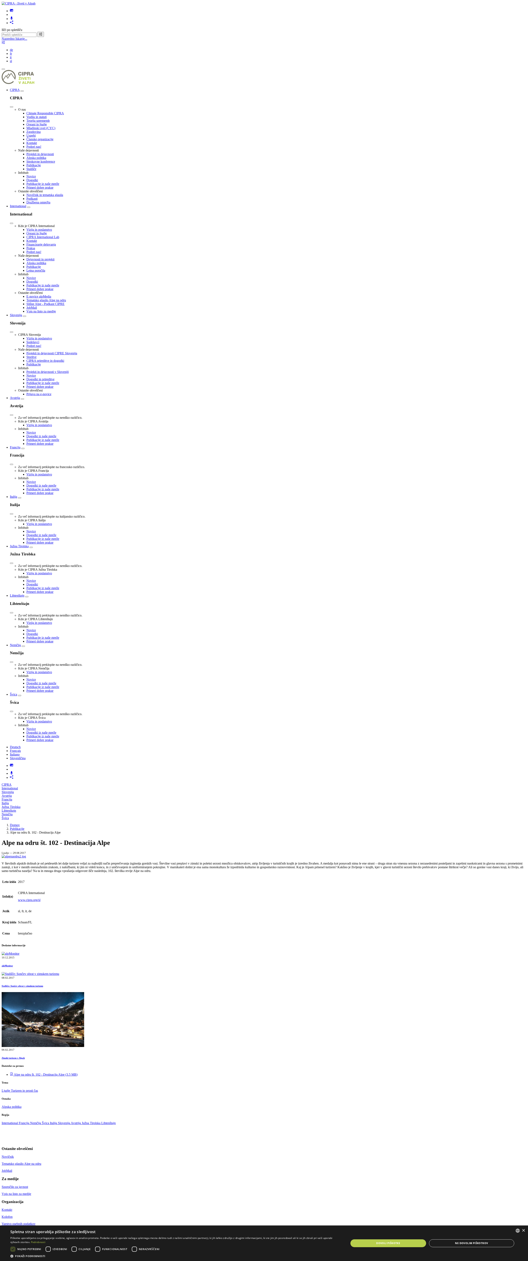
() (46, 1074)
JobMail (31, 307)
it (11, 57)
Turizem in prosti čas (24, 1090)
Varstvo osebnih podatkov (18, 1224)
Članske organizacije (39, 139)
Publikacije (33, 165)
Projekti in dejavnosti (40, 154)
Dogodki (32, 180)
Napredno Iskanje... (14, 38)
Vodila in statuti (36, 117)
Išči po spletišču (12, 30)
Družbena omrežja (38, 202)
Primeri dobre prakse (39, 187)
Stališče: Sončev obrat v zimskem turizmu (22, 986)
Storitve (31, 357)
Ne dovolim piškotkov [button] (471, 1243)
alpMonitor (7, 965)
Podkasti (32, 198)
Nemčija (15, 645)
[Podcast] (11, 18)
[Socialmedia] (11, 23)
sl (11, 61)
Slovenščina (18, 758)
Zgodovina (33, 132)
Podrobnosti (38, 1242)
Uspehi (31, 135)
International (18, 206)
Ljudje (6, 1090)
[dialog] (264, 1243)
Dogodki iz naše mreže (41, 436)
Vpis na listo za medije (41, 311)
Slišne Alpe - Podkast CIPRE (45, 304)
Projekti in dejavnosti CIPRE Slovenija (51, 353)
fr (11, 53)
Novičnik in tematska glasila (44, 195)
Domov (15, 825)
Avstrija (15, 398)
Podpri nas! (33, 146)
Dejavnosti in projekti (40, 259)
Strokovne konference (40, 161)
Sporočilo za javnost (15, 1187)
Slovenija (16, 315)
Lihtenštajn (17, 595)
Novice (31, 176)
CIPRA (15, 90)
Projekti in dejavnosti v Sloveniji (47, 372)
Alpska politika (36, 158)
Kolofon (7, 1216)
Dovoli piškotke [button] (388, 1243)
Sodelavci (32, 342)
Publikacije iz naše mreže (42, 184)
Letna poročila (35, 270)
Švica (13, 694)
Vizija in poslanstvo (39, 229)
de (11, 50)
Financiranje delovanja (41, 244)
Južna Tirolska (19, 546)
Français (15, 750)
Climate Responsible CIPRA (45, 113)
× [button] (523, 1230)
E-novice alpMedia (38, 296)
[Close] (11, 107)
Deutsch (15, 747)
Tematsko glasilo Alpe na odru (46, 300)
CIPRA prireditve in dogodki (45, 360)
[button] (174, 1256)
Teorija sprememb (38, 120)
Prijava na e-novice (38, 394)
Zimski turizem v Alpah (13, 1058)
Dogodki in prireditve (40, 379)
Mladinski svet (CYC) (40, 128)
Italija (13, 496)
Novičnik (8, 1156)
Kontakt (31, 143)
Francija (15, 447)
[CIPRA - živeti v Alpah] (18, 3)
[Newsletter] (11, 11)
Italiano (15, 754)
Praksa (30, 248)
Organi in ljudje (36, 124)
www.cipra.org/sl (29, 900)
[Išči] (40, 34)
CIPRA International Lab (42, 237)
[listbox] (518, 1231)
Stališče (31, 169)
